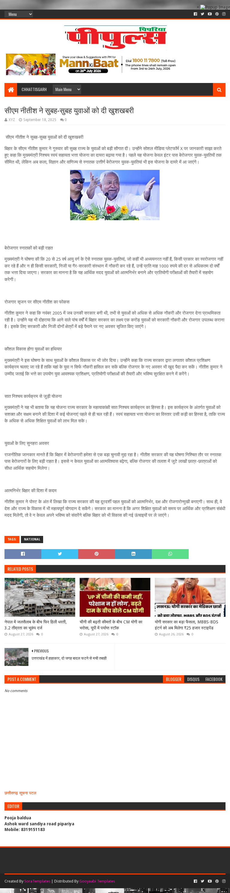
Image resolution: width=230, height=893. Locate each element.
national (32, 539)
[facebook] (195, 14)
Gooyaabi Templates (97, 881)
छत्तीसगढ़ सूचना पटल (20, 793)
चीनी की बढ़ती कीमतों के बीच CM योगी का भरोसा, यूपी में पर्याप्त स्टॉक (111, 624)
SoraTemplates (37, 881)
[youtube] (210, 14)
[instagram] (223, 14)
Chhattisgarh (34, 89)
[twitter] (202, 14)
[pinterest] (217, 14)
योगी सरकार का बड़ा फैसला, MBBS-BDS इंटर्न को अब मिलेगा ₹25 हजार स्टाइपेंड (186, 624)
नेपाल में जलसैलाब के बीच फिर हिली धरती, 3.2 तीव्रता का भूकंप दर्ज (35, 624)
